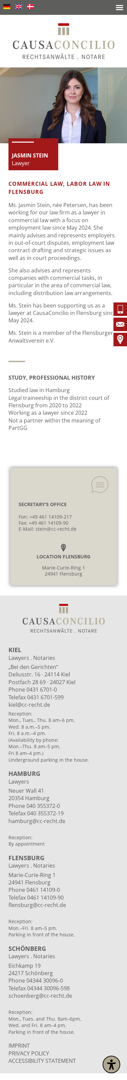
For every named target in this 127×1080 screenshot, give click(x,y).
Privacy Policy (28, 1053)
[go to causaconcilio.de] (63, 41)
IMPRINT (19, 1045)
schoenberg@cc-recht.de (40, 995)
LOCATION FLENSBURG (63, 556)
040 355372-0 (43, 806)
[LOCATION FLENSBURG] (63, 548)
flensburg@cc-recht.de (37, 905)
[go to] (120, 310)
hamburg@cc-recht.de (37, 821)
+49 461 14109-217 (50, 517)
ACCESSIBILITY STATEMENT (42, 1060)
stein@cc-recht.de (56, 529)
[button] (119, 7)
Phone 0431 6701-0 (32, 689)
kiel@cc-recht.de (29, 704)
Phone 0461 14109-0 (34, 890)
